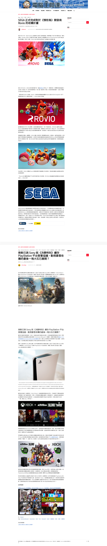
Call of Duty (32, 250)
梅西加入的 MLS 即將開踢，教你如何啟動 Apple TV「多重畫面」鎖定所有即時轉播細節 (39, 488)
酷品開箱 (43, 10)
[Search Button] (74, 10)
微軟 (56, 250)
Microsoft (44, 250)
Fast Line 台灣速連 (63, 541)
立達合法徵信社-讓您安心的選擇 (25, 230)
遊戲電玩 (50, 29)
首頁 (33, 10)
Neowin (21, 517)
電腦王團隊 (70, 10)
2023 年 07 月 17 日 (31, 265)
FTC (40, 250)
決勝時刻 (63, 250)
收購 (25, 17)
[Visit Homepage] (53, 4)
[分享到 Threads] (61, 33)
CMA (37, 250)
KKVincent (24, 29)
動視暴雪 (52, 250)
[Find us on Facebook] (86, 541)
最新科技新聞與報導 (25, 14)
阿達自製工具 (48, 10)
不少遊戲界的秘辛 (54, 437)
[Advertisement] (41, 235)
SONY (48, 250)
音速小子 (29, 17)
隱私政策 (54, 541)
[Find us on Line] (88, 541)
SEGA (22, 17)
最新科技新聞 (32, 14)
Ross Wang (24, 265)
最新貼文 (41, 88)
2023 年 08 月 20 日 (31, 29)
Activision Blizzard (24, 250)
